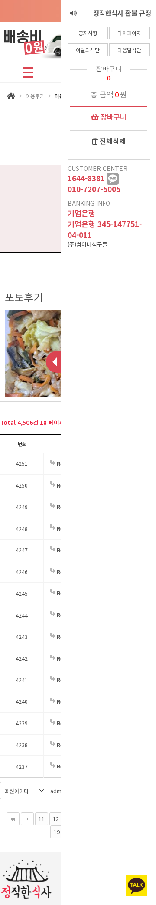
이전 (27, 818)
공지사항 (88, 33)
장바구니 (113, 116)
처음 (13, 818)
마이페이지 (129, 33)
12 (56, 819)
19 (57, 832)
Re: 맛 (63, 679)
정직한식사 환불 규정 (122, 6)
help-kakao (113, 179)
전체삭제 (112, 141)
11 (42, 819)
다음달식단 (129, 49)
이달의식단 (88, 49)
